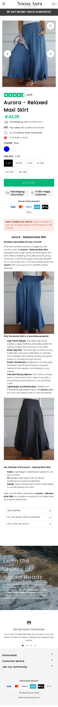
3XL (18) (23, 171)
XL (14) (40, 163)
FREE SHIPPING (14, 510)
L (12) (29, 163)
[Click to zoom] (50, 25)
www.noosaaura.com (29, 697)
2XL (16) (10, 171)
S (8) (8, 163)
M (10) (19, 163)
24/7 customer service (18, 524)
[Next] (52, 12)
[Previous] (5, 12)
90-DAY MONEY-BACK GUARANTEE (23, 517)
